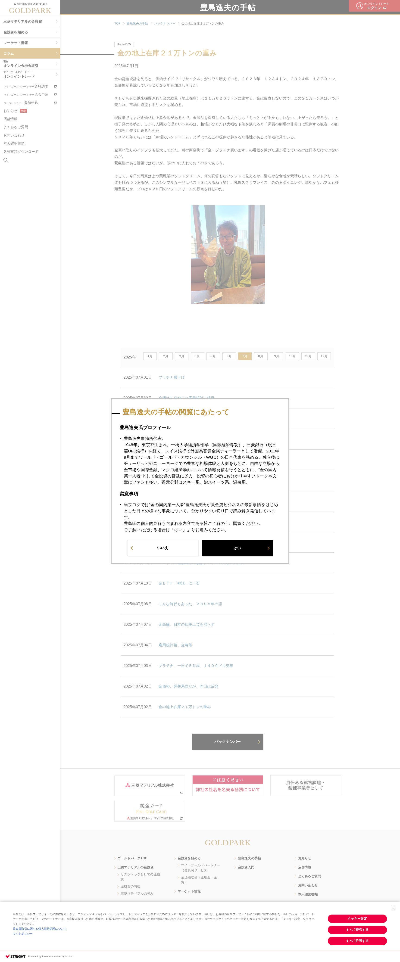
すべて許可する (357, 941)
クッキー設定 (357, 918)
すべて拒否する (357, 929)
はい (237, 548)
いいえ (162, 548)
